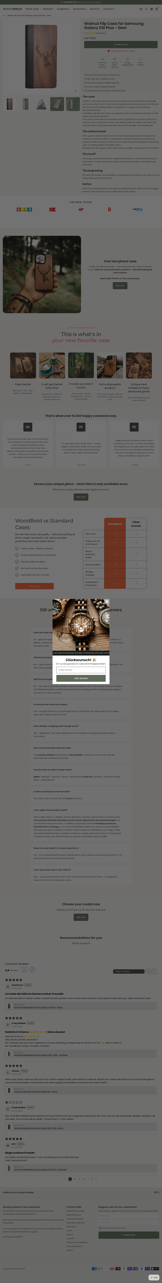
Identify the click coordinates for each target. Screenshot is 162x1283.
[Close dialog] (106, 601)
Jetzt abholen (81, 678)
